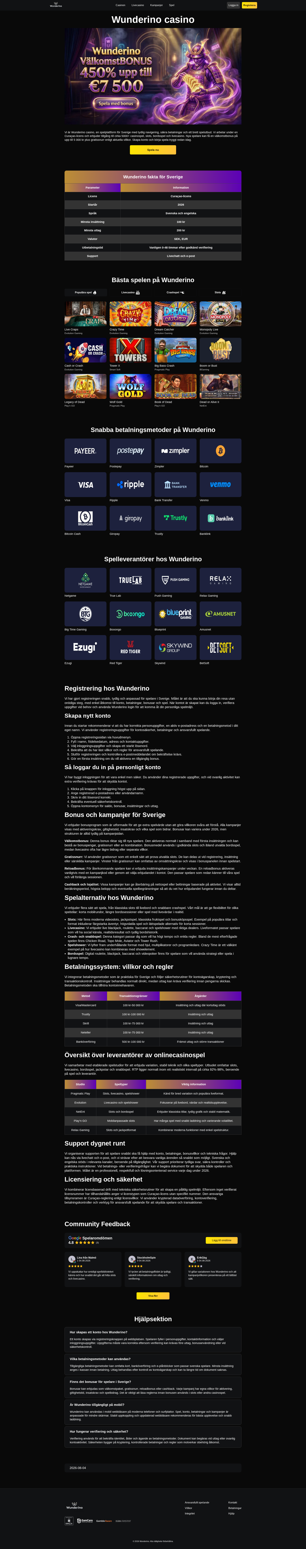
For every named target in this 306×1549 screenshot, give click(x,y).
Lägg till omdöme (221, 1240)
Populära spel (83, 292)
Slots (218, 292)
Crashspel (173, 292)
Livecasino (128, 292)
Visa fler (153, 1295)
